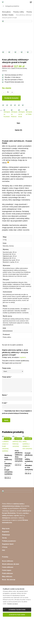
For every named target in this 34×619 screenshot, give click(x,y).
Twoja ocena (6, 368)
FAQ (3, 550)
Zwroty (4, 538)
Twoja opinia (7, 377)
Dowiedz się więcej (12, 603)
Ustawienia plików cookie (17, 609)
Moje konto (6, 528)
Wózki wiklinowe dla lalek (10, 564)
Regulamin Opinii (7, 544)
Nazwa (5, 395)
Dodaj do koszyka (11, 98)
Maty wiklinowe (7, 576)
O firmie (4, 547)
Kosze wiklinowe (7, 561)
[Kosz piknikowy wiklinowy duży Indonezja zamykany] (17, 441)
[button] (31, 2)
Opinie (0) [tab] (18, 130)
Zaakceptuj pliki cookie (17, 614)
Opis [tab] (18, 123)
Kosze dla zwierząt (8, 579)
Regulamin (5, 532)
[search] (19, 2)
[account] (23, 2)
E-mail (4, 403)
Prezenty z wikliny (18, 12)
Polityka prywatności (9, 541)
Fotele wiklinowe (7, 567)
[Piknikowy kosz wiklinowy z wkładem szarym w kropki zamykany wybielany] (7, 444)
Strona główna (6, 12)
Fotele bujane (6, 570)
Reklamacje (6, 535)
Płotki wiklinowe (7, 573)
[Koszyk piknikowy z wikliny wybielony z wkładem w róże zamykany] (27, 443)
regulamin (23, 357)
